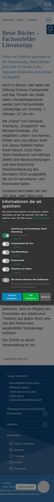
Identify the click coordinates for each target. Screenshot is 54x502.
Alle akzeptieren (30, 297)
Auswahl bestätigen (12, 297)
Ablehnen (45, 297)
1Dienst (16, 239)
